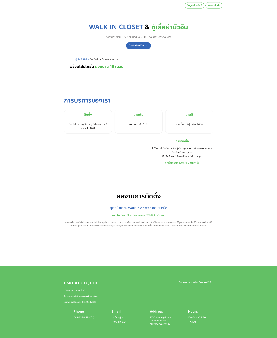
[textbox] (138, 5)
